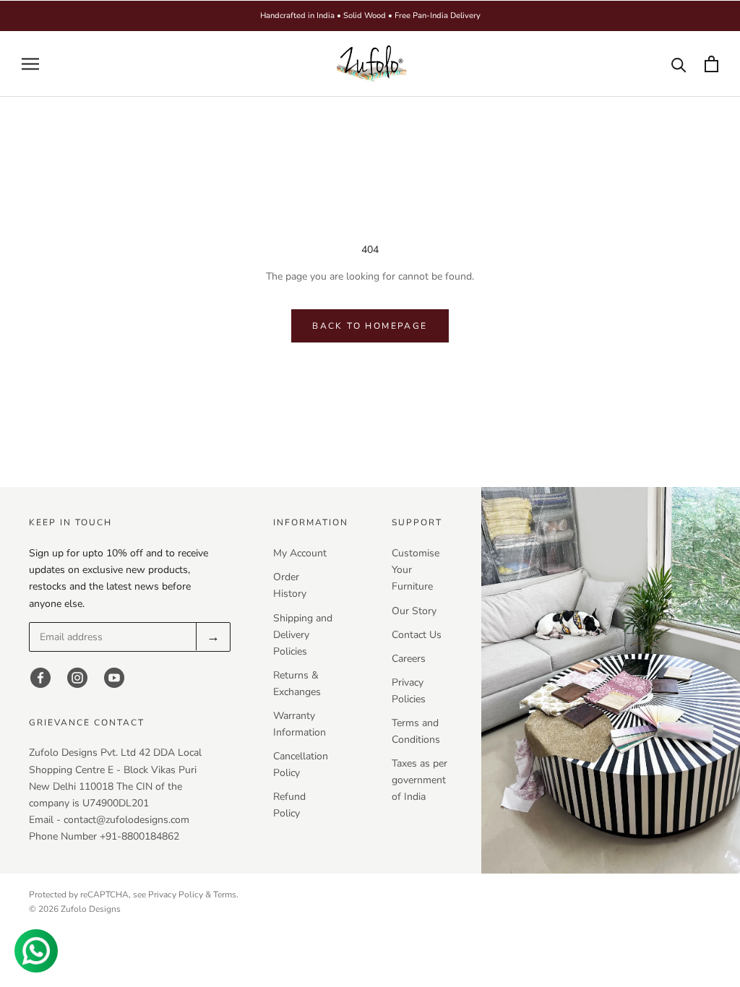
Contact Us (417, 635)
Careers (409, 658)
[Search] (679, 64)
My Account (300, 553)
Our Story (414, 611)
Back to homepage (369, 326)
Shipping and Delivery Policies (302, 634)
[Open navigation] (30, 64)
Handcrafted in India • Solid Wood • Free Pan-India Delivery (370, 15)
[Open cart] (711, 64)
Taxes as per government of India (419, 780)
